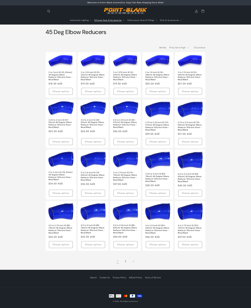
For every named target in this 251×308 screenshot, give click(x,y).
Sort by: (162, 47)
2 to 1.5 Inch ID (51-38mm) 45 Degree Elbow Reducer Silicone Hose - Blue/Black (157, 76)
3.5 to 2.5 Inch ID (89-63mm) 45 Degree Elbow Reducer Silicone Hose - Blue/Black (190, 178)
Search (93, 277)
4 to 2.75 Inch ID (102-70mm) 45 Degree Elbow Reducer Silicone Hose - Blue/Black (190, 229)
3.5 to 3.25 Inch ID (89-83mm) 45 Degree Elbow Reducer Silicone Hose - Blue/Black (125, 229)
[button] (49, 11)
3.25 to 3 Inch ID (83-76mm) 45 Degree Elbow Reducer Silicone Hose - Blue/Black (157, 177)
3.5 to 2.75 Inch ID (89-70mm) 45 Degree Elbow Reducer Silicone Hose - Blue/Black (60, 229)
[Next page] (133, 261)
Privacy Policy (119, 277)
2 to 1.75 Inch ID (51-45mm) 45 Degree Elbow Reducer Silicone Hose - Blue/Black (190, 76)
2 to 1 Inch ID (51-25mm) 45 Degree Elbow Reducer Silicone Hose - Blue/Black (60, 76)
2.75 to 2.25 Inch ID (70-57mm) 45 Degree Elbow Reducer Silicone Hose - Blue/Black (157, 126)
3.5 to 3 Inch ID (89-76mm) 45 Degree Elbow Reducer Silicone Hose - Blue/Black (93, 229)
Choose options (61, 91)
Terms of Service (153, 277)
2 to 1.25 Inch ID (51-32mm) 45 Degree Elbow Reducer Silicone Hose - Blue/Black (93, 76)
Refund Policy (135, 277)
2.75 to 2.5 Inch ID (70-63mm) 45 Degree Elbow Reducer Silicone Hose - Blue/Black (190, 126)
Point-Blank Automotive (129, 301)
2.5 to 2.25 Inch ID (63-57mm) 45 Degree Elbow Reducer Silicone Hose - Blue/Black (125, 123)
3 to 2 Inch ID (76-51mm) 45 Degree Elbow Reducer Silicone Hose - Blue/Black (60, 176)
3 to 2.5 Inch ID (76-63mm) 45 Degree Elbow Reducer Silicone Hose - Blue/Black (93, 176)
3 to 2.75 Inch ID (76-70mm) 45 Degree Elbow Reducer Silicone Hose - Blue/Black (125, 176)
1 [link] (117, 261)
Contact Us (105, 277)
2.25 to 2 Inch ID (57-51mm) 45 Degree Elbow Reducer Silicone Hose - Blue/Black (60, 123)
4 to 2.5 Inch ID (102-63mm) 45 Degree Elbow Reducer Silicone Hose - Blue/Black (157, 229)
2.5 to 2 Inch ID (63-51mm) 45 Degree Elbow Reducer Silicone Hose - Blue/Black (93, 123)
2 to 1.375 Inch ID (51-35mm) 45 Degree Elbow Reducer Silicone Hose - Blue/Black (125, 76)
